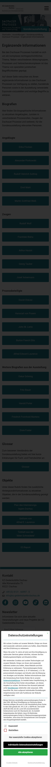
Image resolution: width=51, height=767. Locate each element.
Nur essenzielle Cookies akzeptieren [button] (25, 737)
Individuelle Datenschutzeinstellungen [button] (25, 745)
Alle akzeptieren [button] (25, 752)
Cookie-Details (11, 763)
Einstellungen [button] (13, 688)
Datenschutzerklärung (11, 680)
